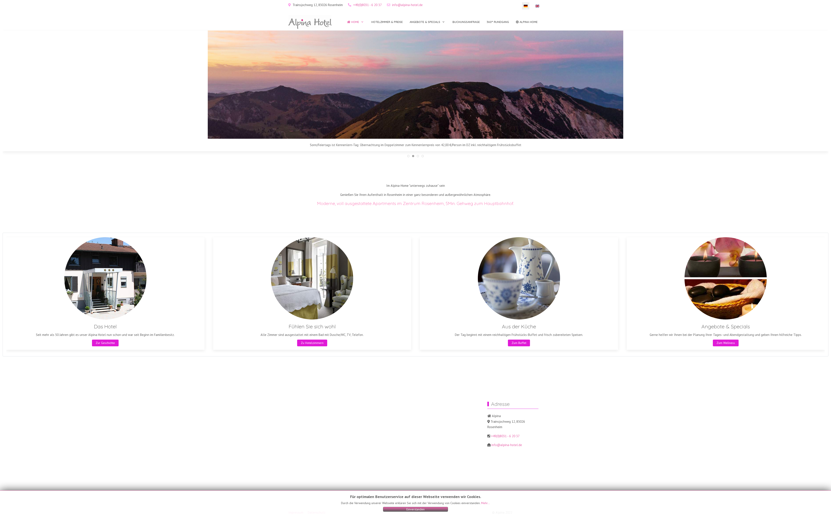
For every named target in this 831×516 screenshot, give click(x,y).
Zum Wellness (726, 343)
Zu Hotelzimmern (312, 343)
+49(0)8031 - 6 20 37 (367, 5)
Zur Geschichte (105, 343)
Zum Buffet (519, 343)
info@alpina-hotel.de (407, 5)
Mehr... (485, 503)
